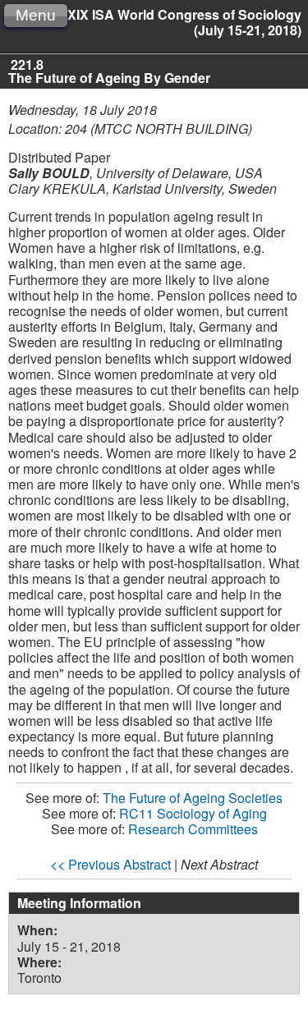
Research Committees (193, 828)
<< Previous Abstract (110, 864)
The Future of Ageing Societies (193, 797)
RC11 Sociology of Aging (193, 813)
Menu (36, 15)
